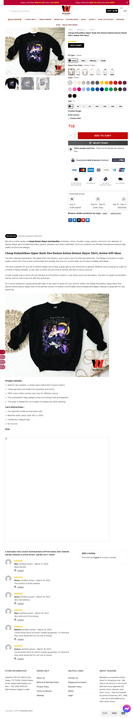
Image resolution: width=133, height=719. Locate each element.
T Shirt (92, 30)
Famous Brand (45, 19)
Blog (58, 25)
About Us (41, 678)
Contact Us (73, 678)
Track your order (70, 25)
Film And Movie (72, 19)
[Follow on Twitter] (100, 11)
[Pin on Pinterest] (83, 220)
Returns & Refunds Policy (48, 682)
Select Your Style (75, 65)
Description (11, 236)
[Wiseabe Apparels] (66, 11)
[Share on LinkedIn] (88, 220)
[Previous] (9, 51)
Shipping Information (77, 682)
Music (83, 19)
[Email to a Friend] (79, 220)
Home (70, 30)
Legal (70, 695)
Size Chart (76, 45)
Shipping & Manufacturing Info (30, 236)
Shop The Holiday (105, 19)
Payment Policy (75, 687)
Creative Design (74, 111)
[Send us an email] (103, 11)
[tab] (11, 236)
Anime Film (58, 19)
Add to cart (102, 135)
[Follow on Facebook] (97, 11)
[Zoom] (8, 72)
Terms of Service (44, 691)
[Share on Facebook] (70, 220)
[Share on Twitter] (75, 220)
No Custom (74, 115)
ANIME (105, 213)
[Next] (61, 51)
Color (70, 78)
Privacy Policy (43, 687)
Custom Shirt (75, 118)
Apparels (81, 30)
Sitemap (40, 695)
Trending (120, 19)
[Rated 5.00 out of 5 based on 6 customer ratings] (98, 41)
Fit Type (71, 55)
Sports (92, 19)
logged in (97, 557)
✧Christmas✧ (30, 19)
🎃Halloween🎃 (15, 19)
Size (70, 101)
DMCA (71, 691)
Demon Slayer (116, 213)
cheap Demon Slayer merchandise (44, 241)
